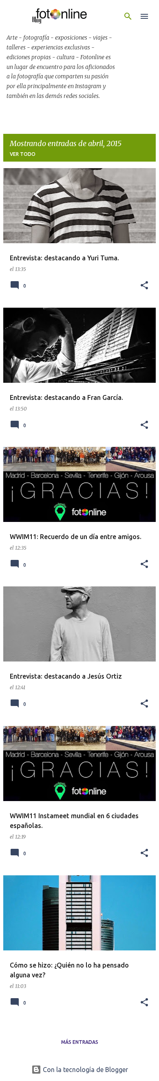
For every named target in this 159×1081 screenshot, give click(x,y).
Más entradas (79, 1042)
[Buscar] (128, 16)
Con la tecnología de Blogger (84, 1069)
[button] (144, 285)
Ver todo (22, 154)
